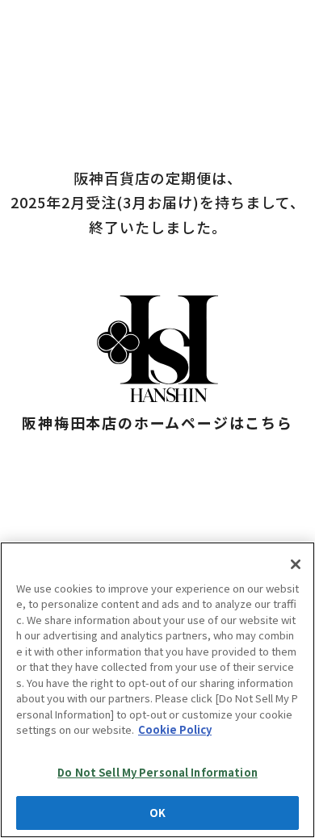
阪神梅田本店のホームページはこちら (157, 422)
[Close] (295, 564)
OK (157, 812)
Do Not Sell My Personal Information (157, 772)
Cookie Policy (175, 729)
